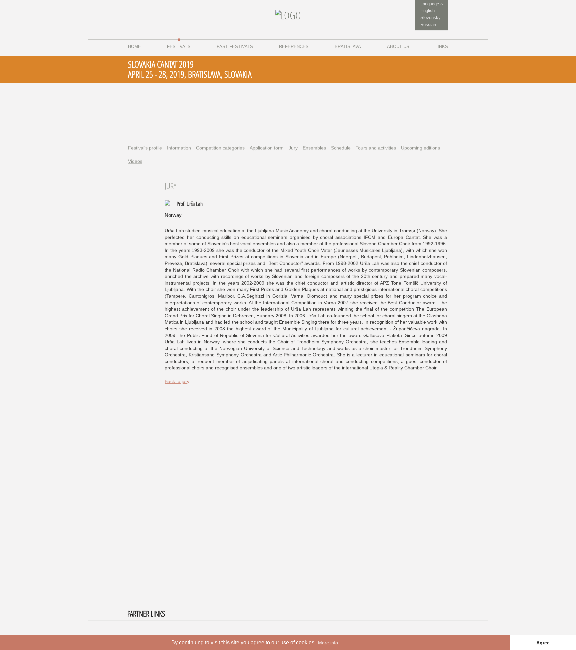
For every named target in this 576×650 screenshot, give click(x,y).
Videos (135, 161)
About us (398, 46)
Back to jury (177, 381)
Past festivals (235, 46)
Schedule (341, 147)
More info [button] (328, 642)
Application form (267, 147)
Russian (428, 24)
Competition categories (220, 147)
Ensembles (314, 147)
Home (134, 46)
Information (179, 147)
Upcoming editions (420, 147)
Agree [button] (543, 642)
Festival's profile (145, 147)
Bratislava (348, 46)
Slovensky (430, 17)
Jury (293, 147)
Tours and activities (376, 147)
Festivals (179, 46)
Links (441, 46)
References (294, 46)
